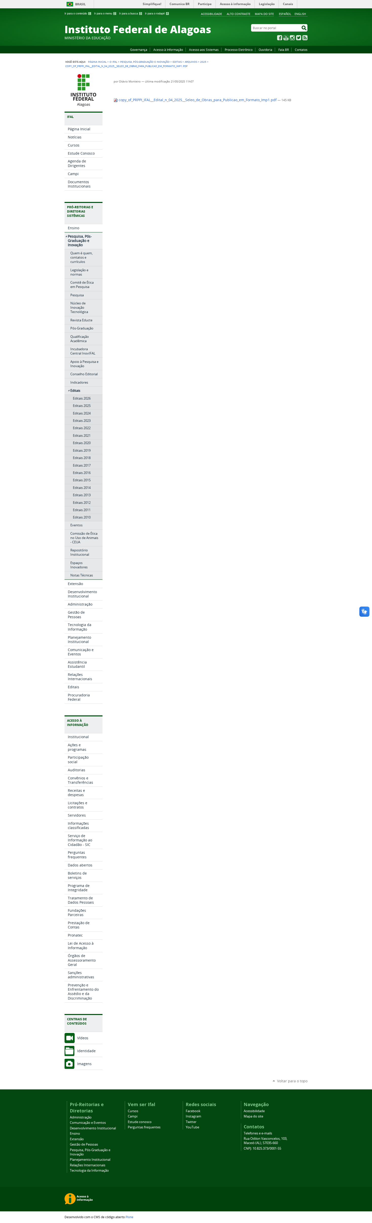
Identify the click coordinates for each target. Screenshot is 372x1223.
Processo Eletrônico (239, 50)
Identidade (86, 1050)
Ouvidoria (265, 50)
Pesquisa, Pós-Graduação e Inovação (145, 62)
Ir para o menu (104, 13)
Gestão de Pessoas (84, 1144)
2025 (203, 62)
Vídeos (82, 1037)
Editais (177, 62)
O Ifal (113, 62)
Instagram (292, 37)
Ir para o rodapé (156, 13)
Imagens (84, 1063)
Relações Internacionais (87, 1165)
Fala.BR (283, 50)
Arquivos (191, 62)
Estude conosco (140, 1122)
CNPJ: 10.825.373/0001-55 (262, 1148)
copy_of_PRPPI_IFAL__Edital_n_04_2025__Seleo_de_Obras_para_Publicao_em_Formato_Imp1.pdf (198, 100)
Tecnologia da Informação (89, 1170)
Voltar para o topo (292, 1081)
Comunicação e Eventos (88, 1123)
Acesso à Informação (168, 50)
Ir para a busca (130, 13)
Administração (81, 1117)
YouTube (285, 37)
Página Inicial (97, 62)
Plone (129, 1217)
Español (285, 14)
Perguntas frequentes (144, 1127)
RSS (304, 37)
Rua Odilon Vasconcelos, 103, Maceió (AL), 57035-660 (265, 1140)
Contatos (301, 50)
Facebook (279, 37)
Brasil (80, 4)
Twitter (298, 37)
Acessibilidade (211, 14)
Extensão (77, 1139)
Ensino (75, 1133)
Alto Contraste (238, 14)
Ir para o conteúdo (77, 13)
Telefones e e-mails (258, 1133)
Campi (132, 1116)
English (300, 14)
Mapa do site (264, 14)
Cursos (133, 1111)
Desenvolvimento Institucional (93, 1128)
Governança (138, 50)
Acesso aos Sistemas (204, 50)
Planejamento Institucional (90, 1159)
